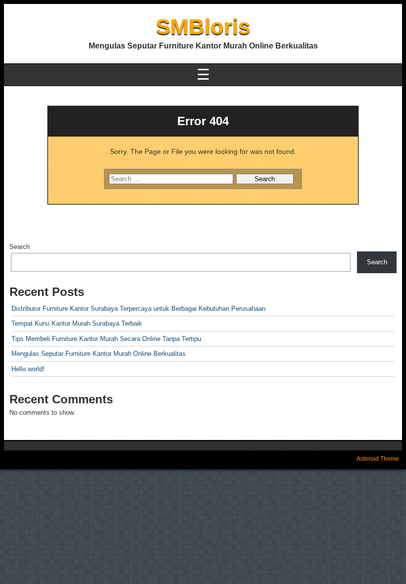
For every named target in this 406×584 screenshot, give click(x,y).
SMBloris (203, 26)
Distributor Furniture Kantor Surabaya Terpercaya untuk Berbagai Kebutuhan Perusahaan (138, 308)
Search (19, 246)
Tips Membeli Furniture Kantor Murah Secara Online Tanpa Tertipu (106, 338)
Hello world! (28, 369)
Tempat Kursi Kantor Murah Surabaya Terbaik (76, 323)
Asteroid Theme (377, 458)
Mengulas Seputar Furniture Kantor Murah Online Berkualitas (98, 353)
